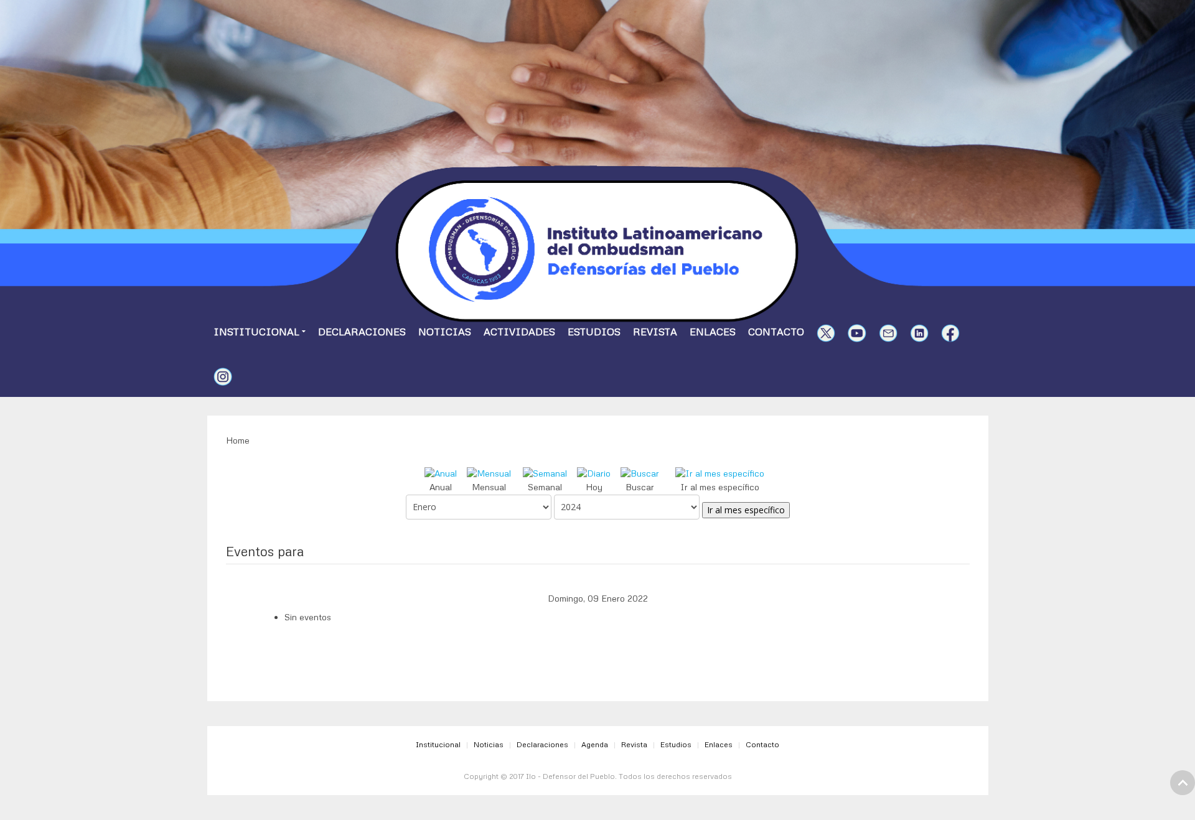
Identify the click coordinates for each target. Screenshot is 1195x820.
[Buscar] (640, 472)
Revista (655, 331)
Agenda (594, 744)
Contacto (776, 331)
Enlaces (713, 331)
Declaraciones (362, 331)
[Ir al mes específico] (719, 472)
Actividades (519, 331)
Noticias (444, 331)
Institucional (256, 331)
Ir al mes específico (746, 510)
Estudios (594, 331)
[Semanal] (545, 472)
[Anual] (440, 472)
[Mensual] (489, 472)
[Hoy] (594, 472)
